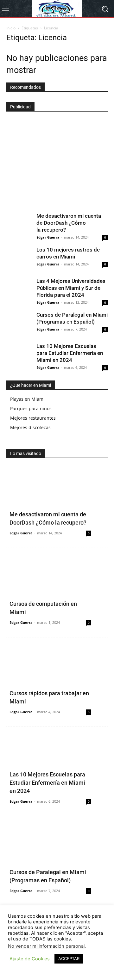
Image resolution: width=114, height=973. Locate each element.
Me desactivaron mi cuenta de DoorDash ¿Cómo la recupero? (68, 223)
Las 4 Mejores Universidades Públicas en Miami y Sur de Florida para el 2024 (70, 288)
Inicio (11, 28)
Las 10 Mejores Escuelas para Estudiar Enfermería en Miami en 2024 (69, 353)
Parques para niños (31, 408)
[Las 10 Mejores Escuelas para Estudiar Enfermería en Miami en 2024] (19, 355)
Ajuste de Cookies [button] (30, 959)
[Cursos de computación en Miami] (57, 592)
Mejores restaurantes (33, 418)
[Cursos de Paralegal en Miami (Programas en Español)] (19, 324)
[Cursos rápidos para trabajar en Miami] (57, 682)
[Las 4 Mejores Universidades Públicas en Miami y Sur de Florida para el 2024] (19, 290)
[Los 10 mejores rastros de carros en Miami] (19, 258)
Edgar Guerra (48, 237)
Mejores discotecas (30, 427)
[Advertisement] (53, 159)
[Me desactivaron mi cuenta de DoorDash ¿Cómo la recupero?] (19, 225)
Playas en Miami (27, 399)
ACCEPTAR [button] (68, 958)
